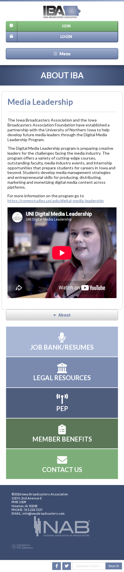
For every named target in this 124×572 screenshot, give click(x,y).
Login (66, 37)
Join (66, 26)
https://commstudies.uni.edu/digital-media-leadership (55, 200)
